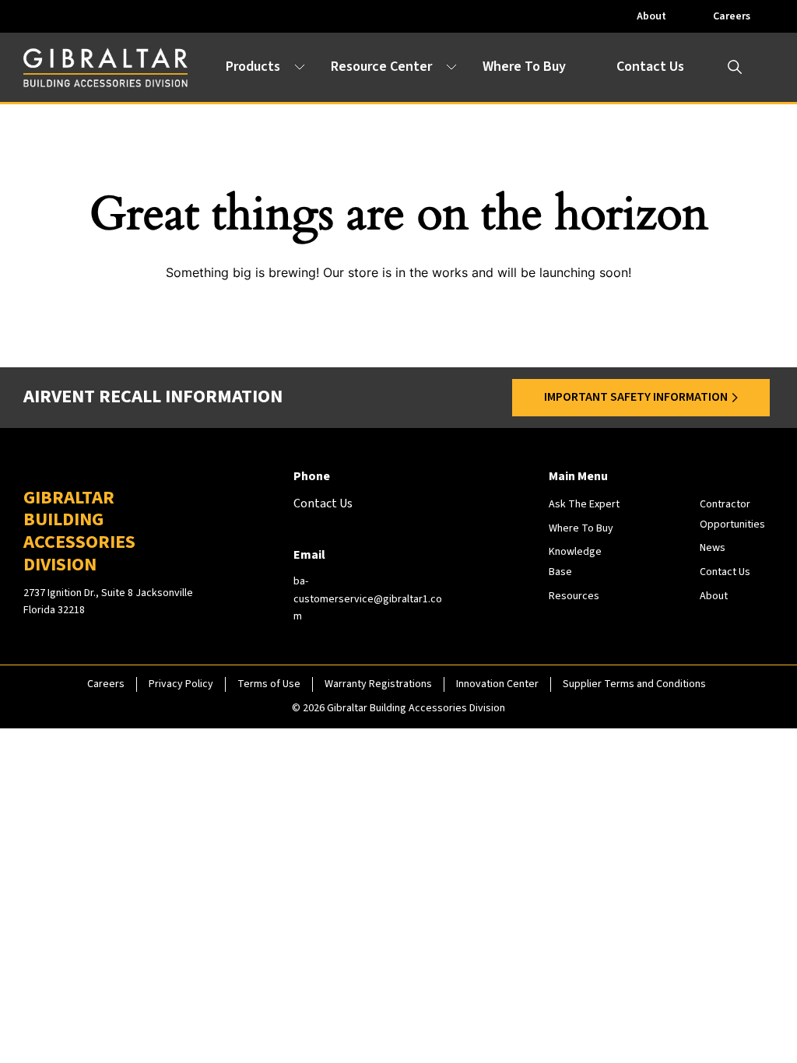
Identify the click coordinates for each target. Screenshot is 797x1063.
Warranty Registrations (378, 684)
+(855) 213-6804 (127, 445)
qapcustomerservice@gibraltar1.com (546, 642)
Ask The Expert (584, 504)
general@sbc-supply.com (145, 822)
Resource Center (381, 66)
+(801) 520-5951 (127, 804)
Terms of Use (268, 684)
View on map (104, 780)
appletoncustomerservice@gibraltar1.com (185, 642)
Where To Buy (524, 66)
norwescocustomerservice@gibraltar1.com (560, 462)
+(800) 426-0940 (499, 445)
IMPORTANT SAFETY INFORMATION (636, 396)
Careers (731, 16)
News (712, 548)
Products (253, 66)
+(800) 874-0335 (499, 804)
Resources (574, 596)
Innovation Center (497, 684)
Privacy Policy (181, 684)
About (651, 16)
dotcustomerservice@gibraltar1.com (172, 462)
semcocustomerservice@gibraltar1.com (553, 822)
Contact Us (650, 66)
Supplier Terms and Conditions (634, 684)
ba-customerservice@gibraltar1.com (367, 599)
